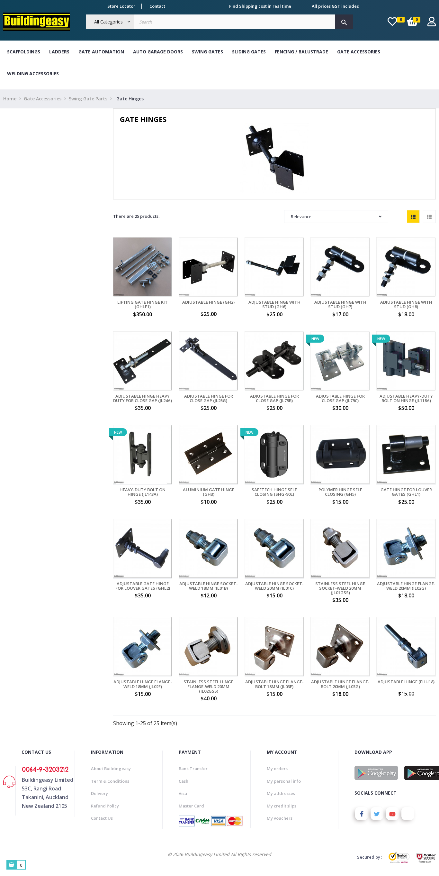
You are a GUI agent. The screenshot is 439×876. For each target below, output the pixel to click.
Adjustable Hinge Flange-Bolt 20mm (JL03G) (340, 684)
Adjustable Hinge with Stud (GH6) (274, 304)
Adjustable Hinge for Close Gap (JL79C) (340, 398)
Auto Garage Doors (158, 52)
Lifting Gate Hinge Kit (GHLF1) (142, 304)
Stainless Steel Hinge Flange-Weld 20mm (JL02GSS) (208, 686)
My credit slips (281, 806)
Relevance (301, 216)
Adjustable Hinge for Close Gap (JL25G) (208, 398)
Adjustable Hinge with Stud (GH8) (406, 304)
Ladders (59, 52)
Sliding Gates (249, 52)
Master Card (191, 806)
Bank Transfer (193, 768)
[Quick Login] (431, 23)
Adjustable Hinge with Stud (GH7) (340, 304)
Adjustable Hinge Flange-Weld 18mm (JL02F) (142, 684)
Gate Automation (101, 52)
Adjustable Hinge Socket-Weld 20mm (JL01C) (274, 586)
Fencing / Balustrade (301, 52)
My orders (277, 768)
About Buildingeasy (111, 768)
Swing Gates (207, 52)
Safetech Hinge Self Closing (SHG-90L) (274, 492)
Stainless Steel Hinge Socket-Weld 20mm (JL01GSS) (340, 588)
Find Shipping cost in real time (260, 6)
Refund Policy (105, 806)
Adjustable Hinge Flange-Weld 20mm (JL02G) (406, 586)
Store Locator (121, 6)
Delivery (99, 793)
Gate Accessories (358, 52)
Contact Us (102, 818)
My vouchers (279, 818)
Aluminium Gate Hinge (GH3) (208, 492)
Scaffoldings (23, 52)
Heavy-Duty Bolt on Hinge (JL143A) (143, 492)
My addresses (281, 793)
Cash (183, 781)
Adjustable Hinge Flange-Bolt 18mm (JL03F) (274, 684)
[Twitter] (377, 813)
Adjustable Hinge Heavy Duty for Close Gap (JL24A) (142, 398)
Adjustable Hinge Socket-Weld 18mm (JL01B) (208, 586)
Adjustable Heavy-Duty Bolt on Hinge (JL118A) (406, 398)
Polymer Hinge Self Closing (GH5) (340, 492)
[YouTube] (392, 813)
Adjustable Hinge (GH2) (208, 302)
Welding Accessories (33, 73)
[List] (429, 216)
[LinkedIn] (407, 813)
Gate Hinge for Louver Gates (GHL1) (406, 492)
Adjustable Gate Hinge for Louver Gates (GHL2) (142, 586)
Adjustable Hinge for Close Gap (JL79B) (274, 398)
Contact (157, 6)
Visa (183, 793)
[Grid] (413, 216)
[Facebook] (361, 813)
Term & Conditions (110, 781)
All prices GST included (336, 6)
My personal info (284, 781)
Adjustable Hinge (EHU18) (406, 681)
